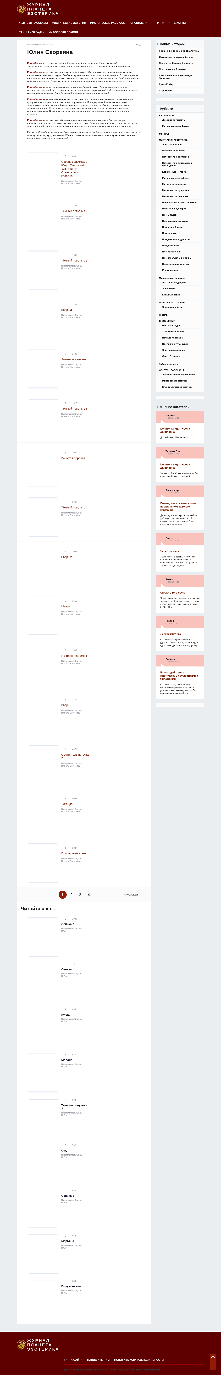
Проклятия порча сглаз (175, 264)
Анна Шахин (169, 288)
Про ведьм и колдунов (175, 221)
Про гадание (169, 233)
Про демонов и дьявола (176, 239)
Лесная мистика (170, 634)
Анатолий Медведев (174, 282)
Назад (137, 45)
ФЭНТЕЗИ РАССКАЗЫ (33, 23)
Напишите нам (98, 1360)
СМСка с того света (172, 592)
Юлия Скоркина (171, 294)
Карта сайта (73, 1360)
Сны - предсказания (173, 350)
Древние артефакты (173, 120)
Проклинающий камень (172, 69)
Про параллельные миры (177, 257)
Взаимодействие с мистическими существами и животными (179, 675)
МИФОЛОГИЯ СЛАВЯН (63, 32)
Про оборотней (171, 251)
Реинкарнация (170, 270)
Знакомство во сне (173, 331)
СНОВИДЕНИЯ (139, 23)
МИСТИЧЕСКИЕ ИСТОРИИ (69, 23)
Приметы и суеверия (174, 208)
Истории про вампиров (175, 156)
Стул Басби (165, 90)
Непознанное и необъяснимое (179, 202)
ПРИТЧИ (159, 23)
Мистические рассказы (108, 23)
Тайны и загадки (31, 32)
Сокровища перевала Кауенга (176, 57)
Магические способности (176, 178)
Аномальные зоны (172, 144)
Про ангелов (169, 214)
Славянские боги (172, 307)
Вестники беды (171, 325)
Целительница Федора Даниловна (175, 430)
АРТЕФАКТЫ (177, 23)
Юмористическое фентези (177, 387)
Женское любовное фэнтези (178, 374)
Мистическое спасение (175, 196)
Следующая (131, 894)
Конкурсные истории (174, 171)
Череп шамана (169, 551)
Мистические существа (175, 190)
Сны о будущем (171, 356)
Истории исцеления (173, 150)
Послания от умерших (175, 344)
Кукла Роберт (167, 84)
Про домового (170, 245)
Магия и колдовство (174, 184)
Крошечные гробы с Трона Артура (179, 50)
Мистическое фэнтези (175, 380)
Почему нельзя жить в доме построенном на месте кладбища (178, 506)
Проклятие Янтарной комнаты (176, 63)
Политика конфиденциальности (139, 1360)
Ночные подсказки (172, 337)
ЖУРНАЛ (164, 134)
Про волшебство (172, 227)
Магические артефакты (175, 126)
